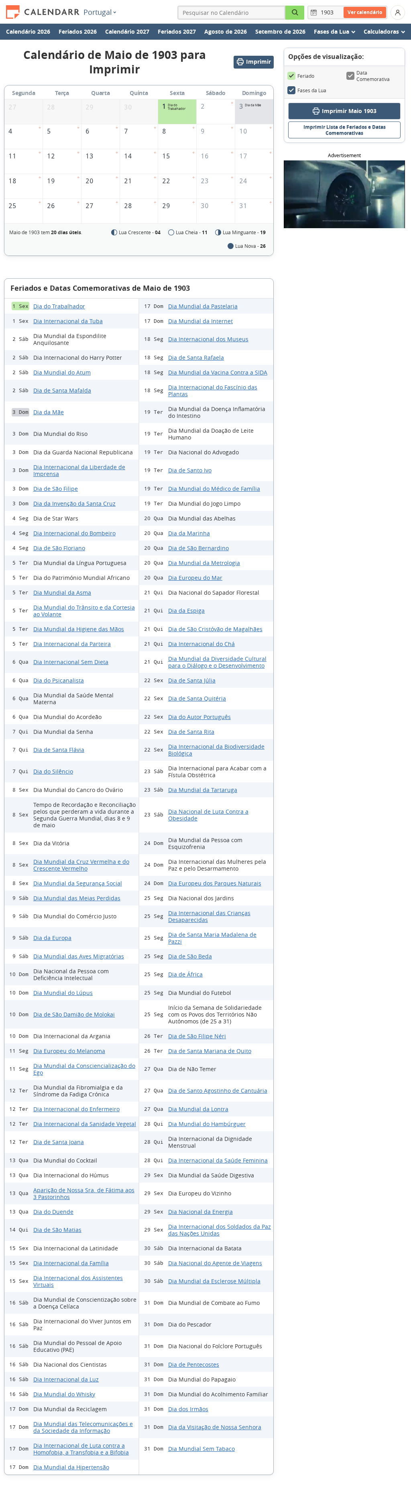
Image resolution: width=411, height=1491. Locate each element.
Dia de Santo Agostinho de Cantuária (217, 1090)
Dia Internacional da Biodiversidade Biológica (216, 750)
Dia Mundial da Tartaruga (202, 790)
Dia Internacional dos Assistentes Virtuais (78, 1281)
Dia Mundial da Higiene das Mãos (78, 629)
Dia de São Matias (57, 1230)
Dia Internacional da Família (71, 1263)
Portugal (97, 12)
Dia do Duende (53, 1211)
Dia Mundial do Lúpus (63, 993)
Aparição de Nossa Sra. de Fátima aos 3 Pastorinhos (83, 1193)
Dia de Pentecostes (193, 1364)
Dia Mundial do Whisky (64, 1394)
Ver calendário (365, 12)
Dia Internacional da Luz (66, 1379)
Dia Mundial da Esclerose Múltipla (214, 1281)
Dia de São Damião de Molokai (74, 1014)
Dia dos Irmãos (188, 1409)
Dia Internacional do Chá (201, 644)
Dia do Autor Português (199, 717)
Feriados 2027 (177, 31)
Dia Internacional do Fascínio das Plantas (212, 390)
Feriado (305, 76)
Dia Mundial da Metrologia (204, 563)
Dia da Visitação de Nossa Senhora (214, 1427)
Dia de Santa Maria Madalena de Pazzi (212, 938)
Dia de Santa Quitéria (197, 698)
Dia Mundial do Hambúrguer (207, 1124)
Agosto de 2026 (225, 31)
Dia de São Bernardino (198, 548)
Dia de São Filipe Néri (197, 1036)
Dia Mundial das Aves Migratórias (78, 956)
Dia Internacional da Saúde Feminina (218, 1160)
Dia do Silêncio (53, 771)
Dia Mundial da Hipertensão (71, 1467)
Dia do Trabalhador (59, 306)
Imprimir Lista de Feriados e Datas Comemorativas (344, 130)
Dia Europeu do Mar (195, 577)
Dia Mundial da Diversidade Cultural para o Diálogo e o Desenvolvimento (217, 662)
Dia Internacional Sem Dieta (70, 662)
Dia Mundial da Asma (62, 592)
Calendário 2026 (28, 31)
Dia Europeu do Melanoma (69, 1051)
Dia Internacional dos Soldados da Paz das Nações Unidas (219, 1230)
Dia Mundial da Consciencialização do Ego (84, 1069)
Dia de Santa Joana (58, 1142)
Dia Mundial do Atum (62, 372)
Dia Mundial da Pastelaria (203, 306)
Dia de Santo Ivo (190, 470)
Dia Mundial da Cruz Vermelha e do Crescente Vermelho (81, 865)
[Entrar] (398, 12)
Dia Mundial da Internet (200, 321)
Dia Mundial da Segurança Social (77, 883)
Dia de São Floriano (59, 548)
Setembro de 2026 (280, 31)
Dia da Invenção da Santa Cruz (74, 503)
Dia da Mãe (48, 412)
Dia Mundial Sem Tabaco (201, 1449)
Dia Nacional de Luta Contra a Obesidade (208, 815)
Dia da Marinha (189, 533)
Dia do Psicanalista (58, 680)
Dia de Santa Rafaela (196, 357)
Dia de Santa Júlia (192, 680)
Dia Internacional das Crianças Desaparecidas (209, 916)
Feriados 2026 (78, 31)
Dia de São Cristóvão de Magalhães (215, 629)
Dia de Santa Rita (191, 731)
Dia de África (185, 974)
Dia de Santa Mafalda (62, 390)
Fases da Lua (311, 90)
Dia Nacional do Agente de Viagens (215, 1263)
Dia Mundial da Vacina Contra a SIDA (217, 372)
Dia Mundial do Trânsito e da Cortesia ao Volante (84, 611)
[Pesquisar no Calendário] (295, 13)
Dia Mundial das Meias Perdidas (76, 898)
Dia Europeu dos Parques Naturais (214, 883)
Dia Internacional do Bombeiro (74, 533)
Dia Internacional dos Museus (208, 339)
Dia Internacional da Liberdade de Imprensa (79, 470)
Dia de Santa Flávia (58, 750)
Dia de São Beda (190, 956)
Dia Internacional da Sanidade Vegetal (84, 1124)
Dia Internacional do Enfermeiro (76, 1109)
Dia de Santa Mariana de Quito (209, 1051)
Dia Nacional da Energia (200, 1211)
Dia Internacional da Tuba (68, 321)
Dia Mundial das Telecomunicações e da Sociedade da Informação (83, 1427)
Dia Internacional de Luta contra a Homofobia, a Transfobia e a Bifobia (81, 1449)
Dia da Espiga (186, 610)
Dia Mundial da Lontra (198, 1109)
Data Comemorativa (373, 75)
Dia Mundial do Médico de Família (214, 488)
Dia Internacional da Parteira (72, 644)
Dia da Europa (52, 938)
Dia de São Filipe (55, 488)
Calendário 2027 (127, 31)
